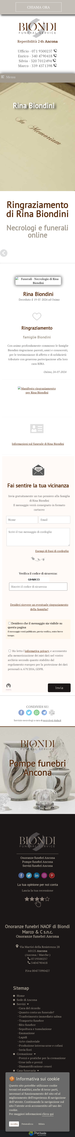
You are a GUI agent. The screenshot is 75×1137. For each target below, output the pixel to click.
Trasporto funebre (31, 1021)
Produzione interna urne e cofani (41, 1046)
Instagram (48, 875)
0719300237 (39, 959)
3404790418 (39, 963)
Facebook (24, 875)
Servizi (22, 1004)
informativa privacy (37, 651)
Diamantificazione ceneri (35, 1066)
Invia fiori (25, 1050)
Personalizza (27, 1124)
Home (21, 996)
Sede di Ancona (27, 1000)
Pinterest (55, 875)
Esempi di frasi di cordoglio (52, 551)
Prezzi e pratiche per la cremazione (42, 1058)
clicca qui (48, 1114)
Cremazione (25, 1054)
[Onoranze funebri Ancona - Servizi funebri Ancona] (37, 37)
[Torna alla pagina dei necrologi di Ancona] (3, 254)
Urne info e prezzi (30, 1062)
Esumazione (27, 1033)
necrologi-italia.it (52, 720)
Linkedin (39, 875)
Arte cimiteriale (29, 1041)
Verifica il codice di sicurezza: (38, 573)
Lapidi (23, 1037)
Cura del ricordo (29, 1008)
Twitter (31, 875)
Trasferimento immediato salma (40, 1016)
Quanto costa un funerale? (36, 1012)
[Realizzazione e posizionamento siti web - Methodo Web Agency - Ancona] (37, 1133)
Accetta (14, 1124)
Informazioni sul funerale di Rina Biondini (38, 444)
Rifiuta (42, 1124)
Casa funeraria (27, 1070)
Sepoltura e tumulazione (35, 1029)
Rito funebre (27, 1025)
